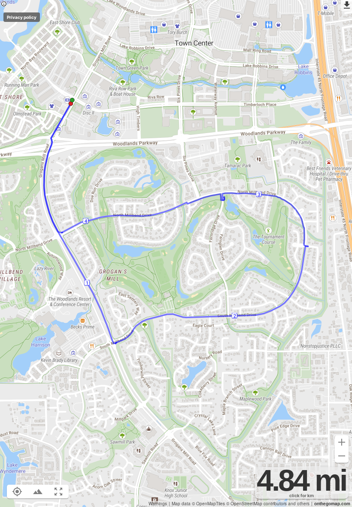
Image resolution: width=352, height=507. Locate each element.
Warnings (158, 503)
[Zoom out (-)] (342, 456)
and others (299, 503)
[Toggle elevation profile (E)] (37, 491)
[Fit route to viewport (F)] (58, 491)
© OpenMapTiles (208, 504)
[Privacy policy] (4, 4)
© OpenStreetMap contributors (256, 504)
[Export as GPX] (346, 5)
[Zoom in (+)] (342, 442)
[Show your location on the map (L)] (17, 491)
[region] (176, 253)
